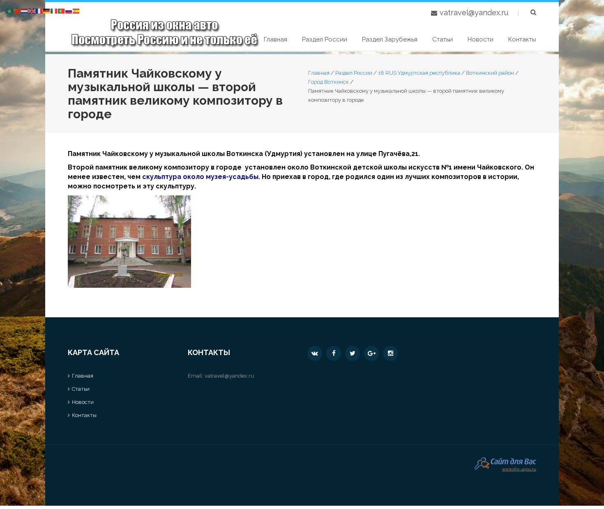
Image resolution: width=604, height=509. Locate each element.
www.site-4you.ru (519, 468)
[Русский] (69, 10)
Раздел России (324, 39)
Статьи (442, 39)
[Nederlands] (24, 10)
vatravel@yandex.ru (474, 12)
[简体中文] (17, 10)
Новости (480, 39)
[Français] (39, 10)
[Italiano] (54, 10)
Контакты (522, 39)
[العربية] (10, 10)
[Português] (61, 10)
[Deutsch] (47, 10)
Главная (275, 39)
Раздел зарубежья (389, 39)
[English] (32, 10)
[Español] (76, 10)
